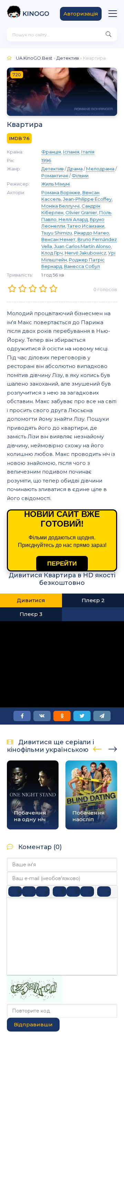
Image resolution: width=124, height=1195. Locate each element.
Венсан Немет (58, 239)
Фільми (80, 175)
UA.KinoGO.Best (34, 58)
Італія (87, 152)
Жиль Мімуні (55, 184)
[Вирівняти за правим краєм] (87, 891)
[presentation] (97, 748)
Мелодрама (100, 168)
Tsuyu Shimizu (56, 233)
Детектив (67, 58)
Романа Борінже (60, 192)
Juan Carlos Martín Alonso (82, 246)
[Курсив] (29, 891)
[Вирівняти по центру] (73, 891)
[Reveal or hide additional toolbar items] (104, 891)
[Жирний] (15, 891)
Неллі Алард (73, 219)
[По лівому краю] (59, 891)
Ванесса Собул (82, 266)
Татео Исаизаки (85, 226)
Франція (51, 152)
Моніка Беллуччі (60, 206)
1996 (46, 160)
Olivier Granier (81, 212)
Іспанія (71, 152)
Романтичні (54, 175)
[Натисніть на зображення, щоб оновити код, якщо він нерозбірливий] (34, 1000)
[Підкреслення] (43, 891)
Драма (75, 168)
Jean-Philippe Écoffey (87, 199)
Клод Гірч (52, 253)
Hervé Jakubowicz (85, 253)
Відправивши (33, 1024)
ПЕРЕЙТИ (62, 563)
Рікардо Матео (91, 233)
